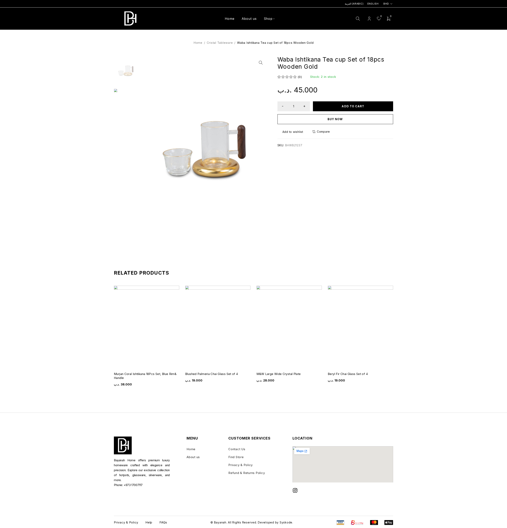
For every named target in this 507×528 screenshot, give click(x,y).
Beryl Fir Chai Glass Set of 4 (348, 374)
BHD (386, 3)
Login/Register (369, 19)
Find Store (236, 457)
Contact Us (236, 449)
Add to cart (353, 106)
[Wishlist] (290, 131)
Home (197, 43)
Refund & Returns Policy (246, 473)
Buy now (335, 119)
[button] (261, 63)
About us (193, 457)
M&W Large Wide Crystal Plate (278, 374)
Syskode (286, 522)
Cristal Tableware (220, 43)
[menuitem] (354, 3)
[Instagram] (295, 490)
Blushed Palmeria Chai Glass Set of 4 (211, 374)
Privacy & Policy (240, 465)
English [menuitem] (373, 3)
